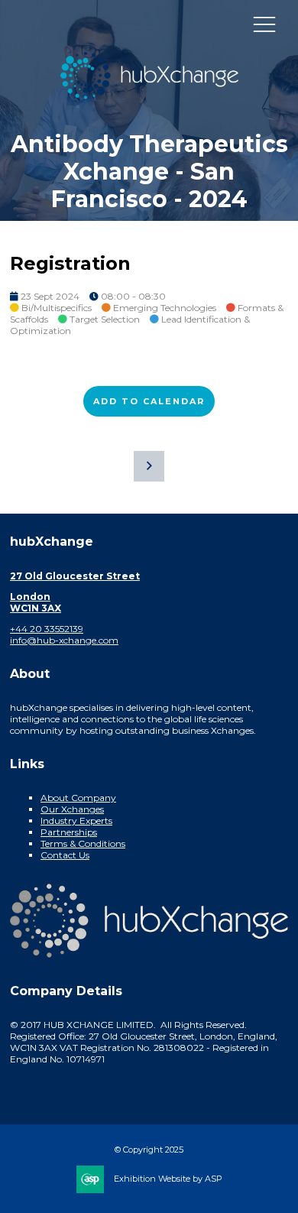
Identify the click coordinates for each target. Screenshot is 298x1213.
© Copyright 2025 (149, 1149)
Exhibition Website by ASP (168, 1178)
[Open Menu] (264, 23)
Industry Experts (76, 820)
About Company (78, 797)
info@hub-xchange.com (64, 640)
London (30, 596)
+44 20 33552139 (46, 628)
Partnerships (68, 832)
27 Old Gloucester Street (75, 576)
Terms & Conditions (82, 843)
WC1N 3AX (35, 608)
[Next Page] (149, 466)
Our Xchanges (72, 809)
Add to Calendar (149, 401)
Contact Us (64, 855)
